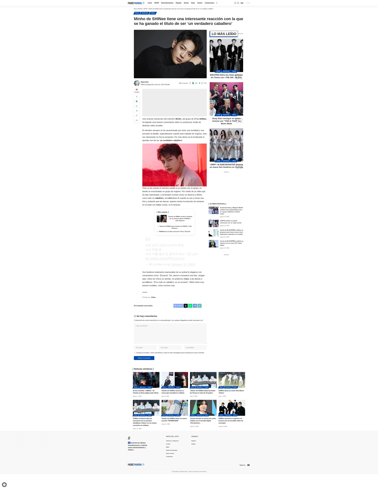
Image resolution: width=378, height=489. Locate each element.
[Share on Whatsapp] (199, 83)
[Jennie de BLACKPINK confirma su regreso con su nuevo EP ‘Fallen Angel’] (214, 243)
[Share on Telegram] (202, 83)
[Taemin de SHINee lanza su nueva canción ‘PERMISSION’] (174, 408)
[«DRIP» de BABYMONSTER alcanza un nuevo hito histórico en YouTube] (226, 145)
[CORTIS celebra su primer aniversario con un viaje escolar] (214, 223)
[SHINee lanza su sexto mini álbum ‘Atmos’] (232, 380)
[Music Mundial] (136, 3)
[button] (216, 3)
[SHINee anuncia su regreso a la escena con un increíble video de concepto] (232, 408)
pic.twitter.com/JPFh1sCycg (164, 258)
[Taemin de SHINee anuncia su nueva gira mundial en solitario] (174, 380)
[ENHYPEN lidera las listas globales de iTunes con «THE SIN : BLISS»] (226, 55)
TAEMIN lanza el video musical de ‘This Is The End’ (174, 231)
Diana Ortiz (145, 82)
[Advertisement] (174, 102)
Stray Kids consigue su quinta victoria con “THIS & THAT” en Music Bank (226, 121)
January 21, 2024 (183, 264)
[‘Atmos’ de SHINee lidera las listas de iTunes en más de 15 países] (203, 380)
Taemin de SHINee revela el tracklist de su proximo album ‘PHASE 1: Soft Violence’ (180, 218)
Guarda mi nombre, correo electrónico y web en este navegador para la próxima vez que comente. (170, 353)
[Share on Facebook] (193, 83)
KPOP (137, 13)
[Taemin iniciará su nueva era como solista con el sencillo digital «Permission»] (203, 408)
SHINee (153, 297)
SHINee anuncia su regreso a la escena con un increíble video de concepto (231, 421)
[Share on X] (196, 83)
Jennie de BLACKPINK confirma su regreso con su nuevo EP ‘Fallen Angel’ (231, 243)
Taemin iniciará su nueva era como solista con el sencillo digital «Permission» (203, 421)
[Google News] (248, 465)
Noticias (145, 13)
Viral (153, 13)
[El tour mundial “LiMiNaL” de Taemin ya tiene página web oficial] (146, 380)
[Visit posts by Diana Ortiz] (137, 83)
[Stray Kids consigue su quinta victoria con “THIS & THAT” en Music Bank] (226, 99)
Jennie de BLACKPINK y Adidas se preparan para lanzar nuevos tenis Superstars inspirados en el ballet (231, 232)
